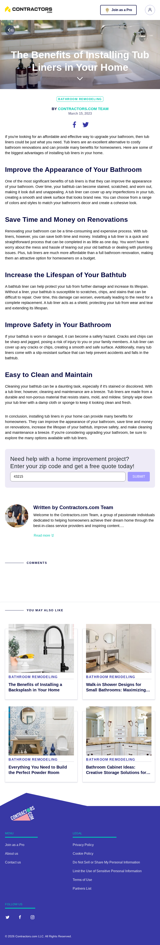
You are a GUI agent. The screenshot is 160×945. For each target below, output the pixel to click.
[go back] (10, 30)
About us (11, 853)
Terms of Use (82, 880)
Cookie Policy (83, 853)
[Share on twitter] (85, 124)
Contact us (13, 862)
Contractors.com (26, 936)
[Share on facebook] (74, 124)
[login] (150, 10)
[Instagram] (32, 917)
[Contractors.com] (28, 12)
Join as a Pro (14, 845)
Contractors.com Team (83, 109)
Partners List (82, 888)
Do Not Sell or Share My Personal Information (106, 862)
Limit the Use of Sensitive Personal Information (107, 871)
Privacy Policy (83, 845)
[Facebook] (20, 917)
